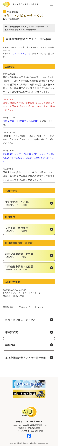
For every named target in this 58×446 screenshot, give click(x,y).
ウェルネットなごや (21, 53)
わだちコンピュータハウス (20, 319)
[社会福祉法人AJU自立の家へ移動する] (6, 26)
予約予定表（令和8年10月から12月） (21, 121)
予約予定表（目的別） (18, 203)
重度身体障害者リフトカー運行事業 (25, 357)
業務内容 (10, 345)
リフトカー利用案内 (16, 229)
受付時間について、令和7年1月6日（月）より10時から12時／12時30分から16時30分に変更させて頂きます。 (29, 157)
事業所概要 (11, 332)
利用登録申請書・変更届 (19, 255)
